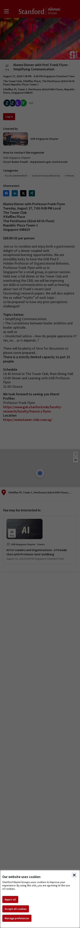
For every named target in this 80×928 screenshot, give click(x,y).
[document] (40, 899)
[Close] (74, 875)
